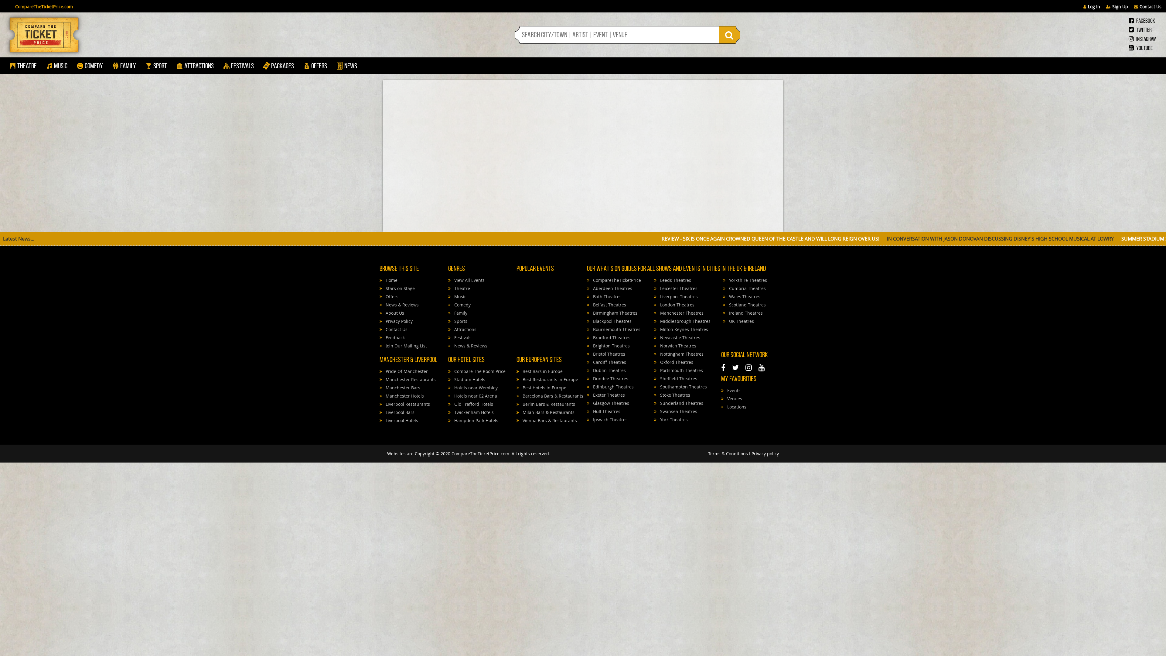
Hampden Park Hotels (475, 420)
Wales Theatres (744, 296)
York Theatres (673, 419)
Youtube (1144, 49)
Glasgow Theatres (610, 403)
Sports (460, 321)
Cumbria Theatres (747, 288)
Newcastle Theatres (679, 337)
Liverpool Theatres (678, 296)
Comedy (94, 66)
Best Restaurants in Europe (549, 379)
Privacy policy (765, 453)
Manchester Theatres (681, 313)
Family (128, 66)
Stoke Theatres (674, 395)
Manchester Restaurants (410, 379)
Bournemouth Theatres (616, 329)
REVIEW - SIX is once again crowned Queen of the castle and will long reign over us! (525, 238)
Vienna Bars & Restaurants (549, 420)
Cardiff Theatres (609, 362)
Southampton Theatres (683, 387)
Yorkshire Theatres (747, 280)
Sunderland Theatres (681, 403)
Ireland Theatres (745, 313)
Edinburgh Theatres (613, 387)
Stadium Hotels (469, 379)
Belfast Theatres (609, 305)
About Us (394, 313)
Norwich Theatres (677, 346)
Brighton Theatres (611, 346)
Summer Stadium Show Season (915, 238)
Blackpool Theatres (612, 321)
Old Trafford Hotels (473, 404)
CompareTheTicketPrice (616, 280)
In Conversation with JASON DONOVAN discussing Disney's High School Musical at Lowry (755, 238)
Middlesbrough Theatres (685, 321)
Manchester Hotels (404, 396)
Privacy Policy (398, 321)
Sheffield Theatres (678, 378)
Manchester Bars (402, 388)
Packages (282, 66)
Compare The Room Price (479, 371)
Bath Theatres (607, 296)
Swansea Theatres (678, 411)
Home (390, 280)
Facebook (1145, 21)
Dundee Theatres (610, 378)
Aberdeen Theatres (612, 288)
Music (60, 66)
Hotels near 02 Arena (475, 396)
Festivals (242, 66)
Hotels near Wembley (475, 388)
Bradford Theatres (611, 337)
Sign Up (1120, 6)
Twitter (1143, 30)
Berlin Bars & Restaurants (548, 404)
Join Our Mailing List (405, 346)
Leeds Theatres (675, 280)
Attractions (199, 66)
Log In (1094, 6)
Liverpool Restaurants (407, 404)
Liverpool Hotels (401, 420)
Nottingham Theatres (681, 354)
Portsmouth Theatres (681, 370)
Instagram (1145, 39)
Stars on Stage (399, 288)
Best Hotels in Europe (543, 388)
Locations (736, 407)
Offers (319, 66)
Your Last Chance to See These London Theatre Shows (1032, 238)
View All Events (469, 280)
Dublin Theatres (609, 370)
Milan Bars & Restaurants (547, 412)
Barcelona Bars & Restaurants (552, 396)
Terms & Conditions (728, 453)
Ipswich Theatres (610, 419)
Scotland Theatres (747, 305)
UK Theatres (741, 321)
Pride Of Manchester (406, 371)
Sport (159, 66)
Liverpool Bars (399, 412)
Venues (734, 398)
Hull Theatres (606, 411)
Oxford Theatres (676, 362)
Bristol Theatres (608, 354)
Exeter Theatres (608, 395)
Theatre (27, 66)
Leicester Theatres (678, 288)
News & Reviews (401, 305)
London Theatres (676, 305)
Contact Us (1150, 6)
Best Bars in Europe (542, 371)
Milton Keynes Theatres (683, 329)
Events (733, 390)
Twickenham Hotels (473, 412)
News (350, 66)
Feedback (394, 337)
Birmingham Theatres (614, 313)
